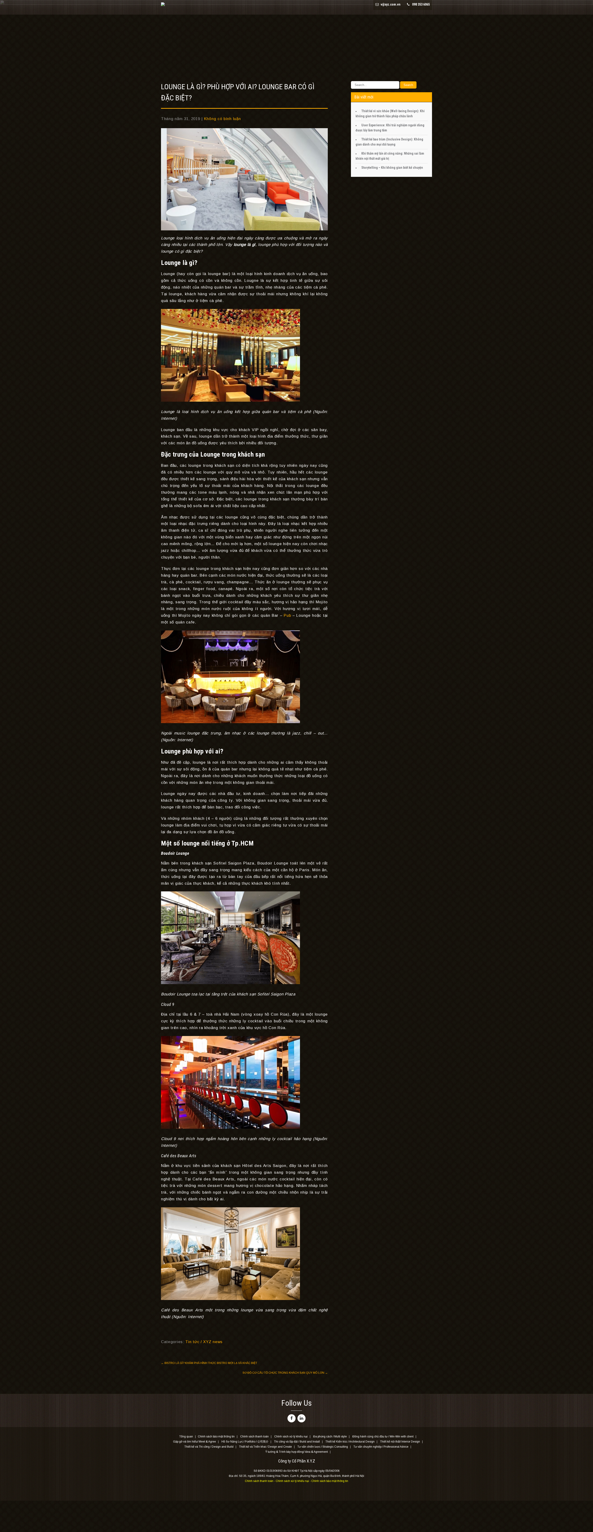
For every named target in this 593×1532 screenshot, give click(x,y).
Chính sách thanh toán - (260, 1481)
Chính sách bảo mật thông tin (216, 1436)
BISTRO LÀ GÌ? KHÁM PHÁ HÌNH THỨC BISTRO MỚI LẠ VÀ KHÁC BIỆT (209, 1363)
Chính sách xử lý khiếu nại (291, 1436)
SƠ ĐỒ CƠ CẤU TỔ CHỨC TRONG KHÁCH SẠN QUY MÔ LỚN (285, 1372)
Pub (287, 615)
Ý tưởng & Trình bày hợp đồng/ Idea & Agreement (296, 1452)
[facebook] (291, 1418)
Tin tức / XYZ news (204, 1342)
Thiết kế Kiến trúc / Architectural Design (350, 1441)
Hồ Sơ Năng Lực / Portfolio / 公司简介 (244, 1441)
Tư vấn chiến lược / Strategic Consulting (322, 1447)
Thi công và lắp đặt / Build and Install (297, 1441)
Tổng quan (186, 1436)
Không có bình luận (222, 119)
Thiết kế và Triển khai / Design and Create (265, 1447)
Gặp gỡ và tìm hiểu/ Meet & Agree (194, 1441)
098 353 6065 (421, 4)
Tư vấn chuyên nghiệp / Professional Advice (380, 1447)
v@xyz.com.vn (391, 4)
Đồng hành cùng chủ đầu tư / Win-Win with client (382, 1436)
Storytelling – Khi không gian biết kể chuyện (392, 167)
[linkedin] (301, 1418)
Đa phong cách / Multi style (330, 1436)
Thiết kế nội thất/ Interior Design (400, 1441)
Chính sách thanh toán (254, 1436)
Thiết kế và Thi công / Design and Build (208, 1447)
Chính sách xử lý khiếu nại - (293, 1481)
